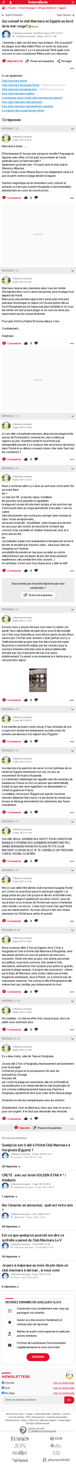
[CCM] (56, 1439)
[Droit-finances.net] (56, 1446)
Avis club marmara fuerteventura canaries (27, 106)
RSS (28, 1417)
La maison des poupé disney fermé (23, 110)
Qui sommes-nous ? (15, 1414)
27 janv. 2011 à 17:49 (21, 881)
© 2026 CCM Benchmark (38, 1423)
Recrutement (38, 1417)
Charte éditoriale (42, 1414)
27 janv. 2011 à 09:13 (21, 720)
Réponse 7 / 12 (10, 750)
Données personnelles (57, 1417)
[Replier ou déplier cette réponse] (72, 129)
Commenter (14, 198)
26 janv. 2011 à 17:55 (21, 620)
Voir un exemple (63, 1382)
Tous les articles (16, 1417)
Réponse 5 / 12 (10, 609)
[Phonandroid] (56, 1460)
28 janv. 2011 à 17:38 (46, 36)
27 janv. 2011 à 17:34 (21, 832)
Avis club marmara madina (18, 93)
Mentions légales (48, 1420)
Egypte (62, 8)
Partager (66, 61)
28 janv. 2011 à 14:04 (21, 1012)
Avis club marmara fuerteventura (22, 102)
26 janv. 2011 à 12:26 (21, 479)
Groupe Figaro (64, 1420)
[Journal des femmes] (20, 1439)
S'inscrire (38, 1356)
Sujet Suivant (64, 15)
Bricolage (9, 1393)
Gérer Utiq (33, 1420)
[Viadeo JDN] (56, 1453)
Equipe (30, 1414)
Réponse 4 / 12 (10, 468)
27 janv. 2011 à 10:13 (21, 761)
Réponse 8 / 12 (10, 821)
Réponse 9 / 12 (10, 870)
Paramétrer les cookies (16, 1420)
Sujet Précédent (14, 15)
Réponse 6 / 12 (10, 709)
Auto (7, 1388)
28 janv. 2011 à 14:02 (21, 941)
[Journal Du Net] (20, 1446)
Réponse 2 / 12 (10, 270)
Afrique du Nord (46, 8)
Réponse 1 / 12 (10, 128)
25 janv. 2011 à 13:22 (21, 282)
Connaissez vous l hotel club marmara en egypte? (32, 98)
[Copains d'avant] (20, 1453)
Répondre (24, 1128)
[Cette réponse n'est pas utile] (36, 198)
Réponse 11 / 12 (11, 1000)
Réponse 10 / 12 (11, 930)
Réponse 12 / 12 (11, 1038)
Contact (66, 1414)
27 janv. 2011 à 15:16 (21, 140)
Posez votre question (42, 61)
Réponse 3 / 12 (10, 416)
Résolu (35, 26)
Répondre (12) (15, 61)
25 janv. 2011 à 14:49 (21, 427)
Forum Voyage (27, 8)
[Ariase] (20, 1460)
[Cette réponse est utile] (26, 198)
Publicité (56, 1414)
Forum (12, 8)
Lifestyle (9, 1382)
